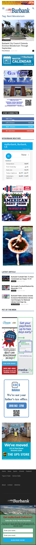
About (4, 468)
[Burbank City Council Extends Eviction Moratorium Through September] (18, 30)
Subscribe (30, 130)
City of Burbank (6, 40)
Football (14, 264)
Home (4, 455)
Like (13, 120)
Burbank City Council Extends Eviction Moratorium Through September (15, 45)
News (9, 455)
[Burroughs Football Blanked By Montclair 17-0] (6, 271)
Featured (28, 455)
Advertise (17, 468)
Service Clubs (16, 459)
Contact (10, 468)
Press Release (6, 50)
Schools (21, 455)
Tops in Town (6, 459)
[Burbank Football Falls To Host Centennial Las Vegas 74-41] (6, 262)
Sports (15, 455)
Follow (30, 122)
